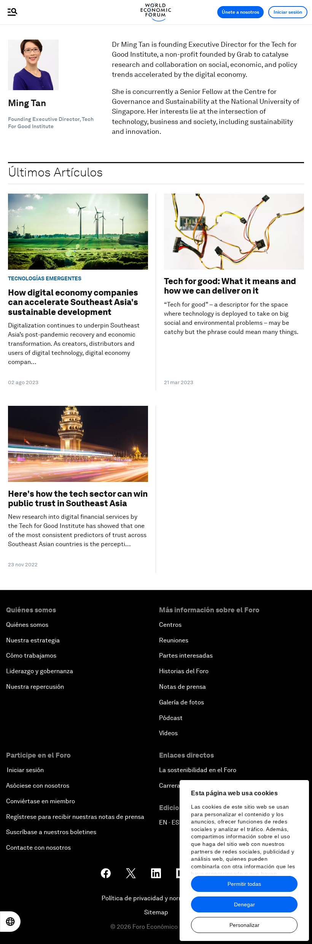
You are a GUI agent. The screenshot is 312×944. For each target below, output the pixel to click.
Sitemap (156, 912)
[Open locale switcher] (10, 921)
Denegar (244, 904)
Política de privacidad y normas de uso (156, 898)
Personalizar (244, 925)
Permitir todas (244, 884)
